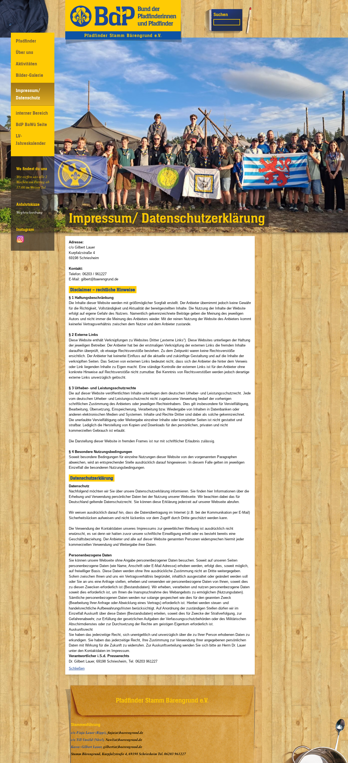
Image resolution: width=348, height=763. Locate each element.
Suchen (220, 14)
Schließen (77, 668)
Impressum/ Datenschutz (28, 94)
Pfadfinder (26, 41)
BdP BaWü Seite (31, 124)
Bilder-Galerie (29, 75)
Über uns (24, 52)
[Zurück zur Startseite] (123, 15)
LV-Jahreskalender (31, 139)
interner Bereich (32, 113)
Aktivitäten (26, 63)
